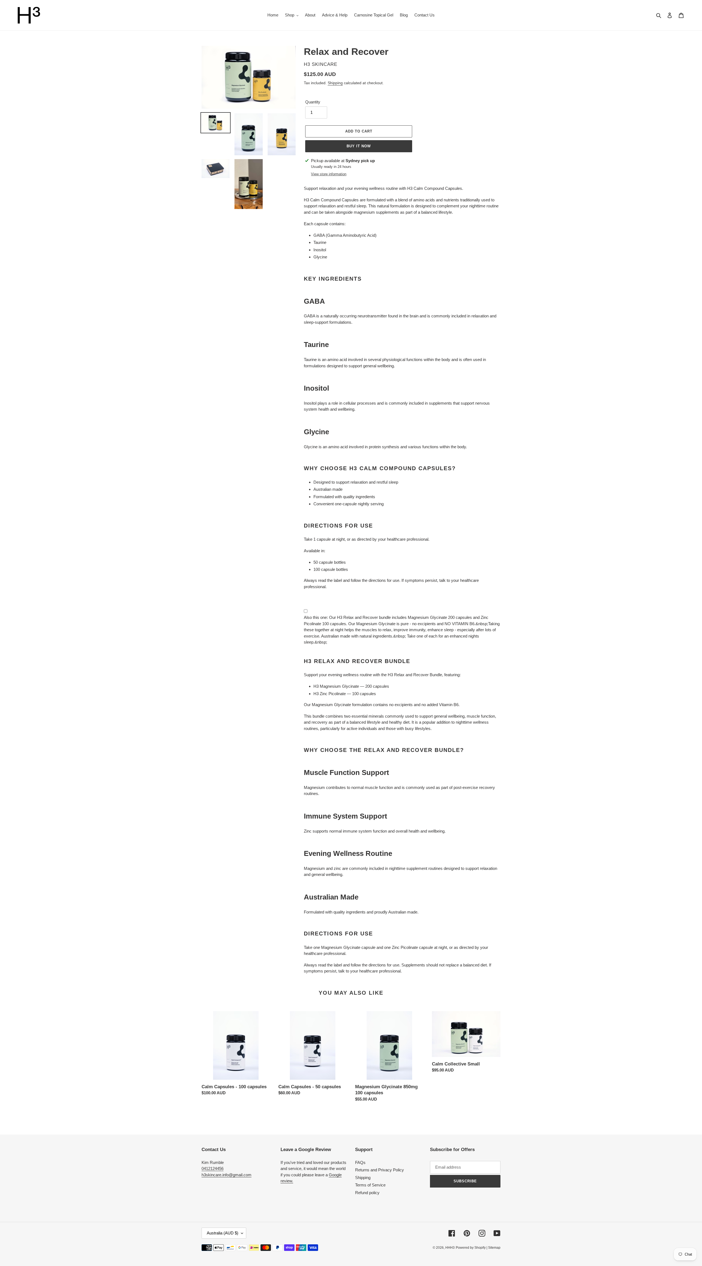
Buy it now (359, 146)
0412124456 (212, 1168)
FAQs (360, 1162)
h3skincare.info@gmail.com (226, 1174)
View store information (328, 174)
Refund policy (367, 1192)
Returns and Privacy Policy (379, 1170)
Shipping (335, 83)
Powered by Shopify (471, 1248)
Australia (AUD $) (222, 1233)
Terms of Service (370, 1185)
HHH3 (450, 1248)
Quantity (312, 102)
